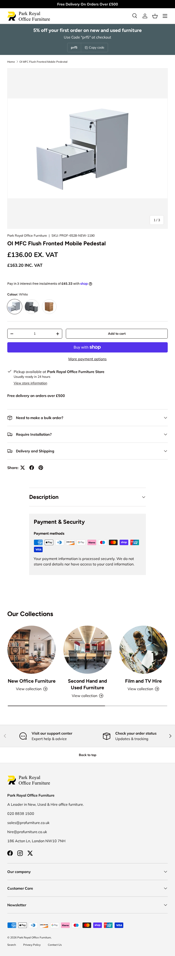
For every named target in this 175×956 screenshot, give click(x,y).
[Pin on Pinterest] (40, 467)
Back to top (87, 755)
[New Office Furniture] (32, 650)
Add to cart (117, 334)
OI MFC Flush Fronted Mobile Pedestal (43, 61)
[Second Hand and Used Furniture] (87, 650)
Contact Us (55, 944)
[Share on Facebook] (31, 467)
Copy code (96, 47)
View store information (30, 383)
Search (11, 944)
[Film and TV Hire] (143, 650)
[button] (155, 16)
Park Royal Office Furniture (27, 235)
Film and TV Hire (143, 681)
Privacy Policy (32, 944)
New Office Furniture (32, 681)
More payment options (87, 359)
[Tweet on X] (22, 467)
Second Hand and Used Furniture (87, 684)
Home (11, 61)
